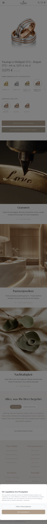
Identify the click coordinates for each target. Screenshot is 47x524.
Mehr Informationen (23, 506)
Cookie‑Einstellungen (20, 521)
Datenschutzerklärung (6, 521)
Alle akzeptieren (23, 512)
